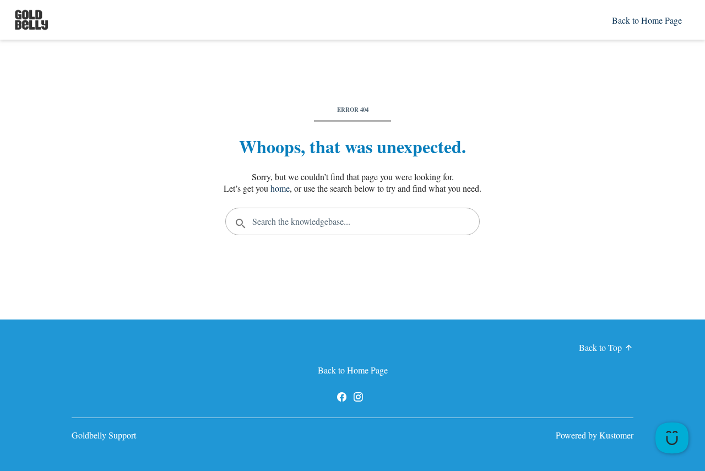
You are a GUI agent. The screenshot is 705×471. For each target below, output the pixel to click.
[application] (672, 438)
